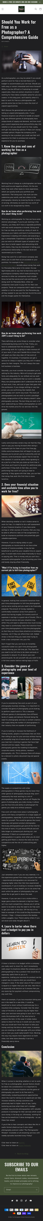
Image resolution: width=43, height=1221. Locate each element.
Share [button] (6, 46)
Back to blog (22, 1154)
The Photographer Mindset (18, 1217)
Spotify (22, 1143)
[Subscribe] (36, 1189)
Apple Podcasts (25, 1145)
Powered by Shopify (30, 1217)
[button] (2, 9)
